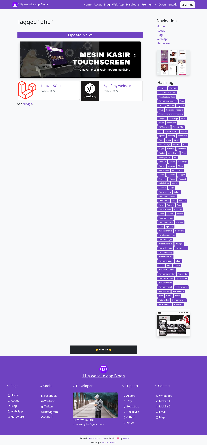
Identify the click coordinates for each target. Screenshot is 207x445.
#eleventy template (166, 105)
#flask (180, 166)
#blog (182, 101)
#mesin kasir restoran (167, 196)
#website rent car (165, 257)
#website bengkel (165, 244)
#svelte (161, 174)
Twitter (48, 406)
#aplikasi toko (164, 291)
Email (162, 412)
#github (162, 136)
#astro (161, 123)
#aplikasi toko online (167, 270)
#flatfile (184, 131)
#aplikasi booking (165, 248)
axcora (126, 438)
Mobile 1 (164, 401)
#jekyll (176, 140)
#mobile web (173, 153)
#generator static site (174, 110)
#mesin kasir (164, 200)
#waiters (182, 200)
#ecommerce (177, 170)
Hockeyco (132, 412)
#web (184, 153)
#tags (172, 187)
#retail (169, 296)
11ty (129, 401)
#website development (167, 101)
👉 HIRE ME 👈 (103, 349)
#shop (177, 296)
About (98, 4)
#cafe (179, 205)
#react (172, 161)
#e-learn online (181, 287)
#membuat (182, 148)
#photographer (165, 157)
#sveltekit (171, 174)
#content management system (171, 114)
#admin (180, 213)
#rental (177, 265)
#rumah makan (165, 209)
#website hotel (181, 248)
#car (160, 131)
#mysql (172, 179)
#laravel (176, 144)
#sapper (181, 174)
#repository (182, 136)
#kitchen (170, 205)
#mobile (162, 153)
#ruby (168, 140)
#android (170, 148)
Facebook (50, 396)
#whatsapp (178, 304)
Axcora (130, 396)
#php (185, 144)
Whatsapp (165, 396)
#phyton (162, 166)
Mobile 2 (164, 406)
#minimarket (164, 300)
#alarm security (165, 192)
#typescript (173, 118)
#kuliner (170, 213)
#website (173, 88)
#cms (183, 118)
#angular (162, 118)
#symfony (162, 179)
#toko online (183, 274)
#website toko (178, 291)
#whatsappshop (165, 304)
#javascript (182, 161)
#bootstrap (171, 123)
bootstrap (93, 438)
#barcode (179, 222)
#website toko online (167, 274)
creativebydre (109, 442)
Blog (107, 4)
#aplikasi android (165, 231)
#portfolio (162, 161)
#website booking (165, 252)
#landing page (164, 144)
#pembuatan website (167, 97)
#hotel (178, 261)
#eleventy (162, 88)
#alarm (177, 192)
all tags (27, 104)
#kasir (161, 205)
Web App (118, 4)
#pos (174, 200)
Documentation (169, 4)
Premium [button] (147, 4)
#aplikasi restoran (166, 278)
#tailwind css (164, 183)
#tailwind (182, 179)
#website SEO (178, 127)
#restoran (178, 209)
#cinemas (162, 187)
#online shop (164, 170)
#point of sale (181, 278)
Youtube (49, 401)
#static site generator (167, 92)
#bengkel (179, 244)
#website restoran (166, 261)
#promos (169, 226)
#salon (161, 265)
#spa (169, 265)
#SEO (161, 110)
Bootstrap (132, 406)
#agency (180, 105)
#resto (161, 213)
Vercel (130, 422)
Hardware (132, 4)
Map (161, 417)
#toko (161, 296)
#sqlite (161, 148)
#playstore (179, 231)
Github (188, 4)
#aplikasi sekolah (165, 283)
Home (88, 4)
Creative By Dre (84, 420)
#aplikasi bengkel (165, 239)
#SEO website (164, 127)
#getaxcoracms (171, 131)
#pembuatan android (167, 235)
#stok (161, 226)
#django (171, 166)
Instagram (51, 412)
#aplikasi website (178, 300)
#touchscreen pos (166, 218)
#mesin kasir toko (165, 222)
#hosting (171, 136)
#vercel (175, 183)
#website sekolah (165, 287)
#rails (161, 140)
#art (175, 157)
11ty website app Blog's (33, 4)
